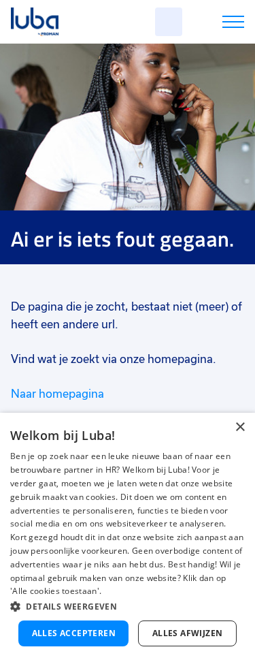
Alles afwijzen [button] (187, 633)
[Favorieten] (168, 21)
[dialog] (127, 536)
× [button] (240, 427)
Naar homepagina (57, 394)
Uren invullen (215, 24)
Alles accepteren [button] (74, 633)
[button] (127, 606)
